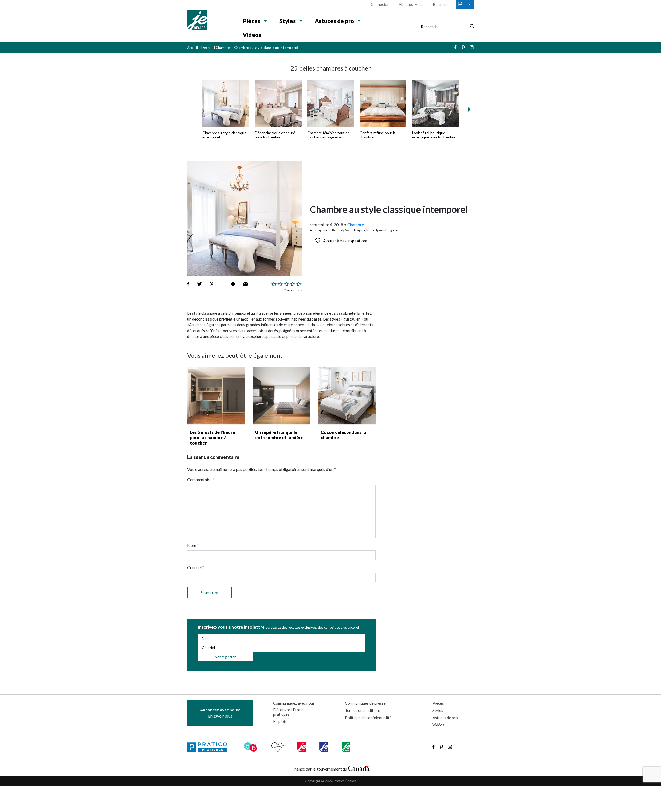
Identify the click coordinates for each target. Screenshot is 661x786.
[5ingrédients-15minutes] (251, 747)
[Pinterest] (463, 47)
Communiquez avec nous (294, 703)
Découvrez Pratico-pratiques (290, 712)
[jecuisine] (302, 747)
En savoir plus (220, 712)
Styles (287, 21)
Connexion (380, 4)
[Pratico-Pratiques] (209, 747)
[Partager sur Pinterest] (211, 284)
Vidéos (252, 34)
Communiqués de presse (365, 703)
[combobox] (444, 26)
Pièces (251, 21)
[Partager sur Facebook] (188, 284)
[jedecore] (324, 747)
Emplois (280, 721)
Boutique (440, 4)
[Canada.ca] (359, 768)
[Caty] (278, 747)
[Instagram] (472, 47)
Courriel (195, 567)
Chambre (223, 47)
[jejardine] (346, 747)
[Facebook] (455, 47)
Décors (206, 47)
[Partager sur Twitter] (199, 284)
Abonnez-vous (411, 4)
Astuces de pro (334, 21)
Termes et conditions (363, 710)
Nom (193, 545)
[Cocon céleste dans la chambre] (347, 395)
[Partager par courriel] (245, 284)
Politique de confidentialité (368, 717)
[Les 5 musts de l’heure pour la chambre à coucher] (216, 395)
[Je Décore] (209, 21)
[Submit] (470, 26)
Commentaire (200, 479)
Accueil (192, 47)
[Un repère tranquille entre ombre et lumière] (281, 395)
